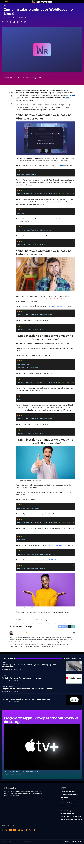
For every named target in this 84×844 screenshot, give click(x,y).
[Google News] (14, 830)
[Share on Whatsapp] (17, 22)
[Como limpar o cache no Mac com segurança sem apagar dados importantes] (74, 666)
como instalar (31, 620)
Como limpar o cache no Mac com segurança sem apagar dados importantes (30, 665)
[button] (3, 1)
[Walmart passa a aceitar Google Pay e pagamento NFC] (74, 700)
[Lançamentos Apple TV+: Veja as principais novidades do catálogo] (42, 747)
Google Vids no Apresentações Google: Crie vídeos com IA (27, 688)
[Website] (70, 633)
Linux (4, 5)
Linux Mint (61, 165)
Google (5, 686)
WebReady (44, 620)
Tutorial (38, 620)
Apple (4, 662)
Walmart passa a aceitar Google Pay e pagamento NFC (26, 699)
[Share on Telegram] (21, 22)
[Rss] (30, 830)
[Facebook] (72, 633)
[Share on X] (14, 22)
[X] (6, 830)
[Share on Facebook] (10, 22)
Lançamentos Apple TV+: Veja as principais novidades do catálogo (41, 720)
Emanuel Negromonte (9, 669)
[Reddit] (22, 830)
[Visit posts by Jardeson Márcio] (11, 633)
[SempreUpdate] (42, 1)
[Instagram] (74, 633)
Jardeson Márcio (12, 18)
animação (24, 620)
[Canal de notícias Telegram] (33, 830)
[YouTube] (10, 830)
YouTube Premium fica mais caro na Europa (21, 678)
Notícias (11, 686)
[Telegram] (26, 830)
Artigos (5, 675)
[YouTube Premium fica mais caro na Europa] (74, 679)
